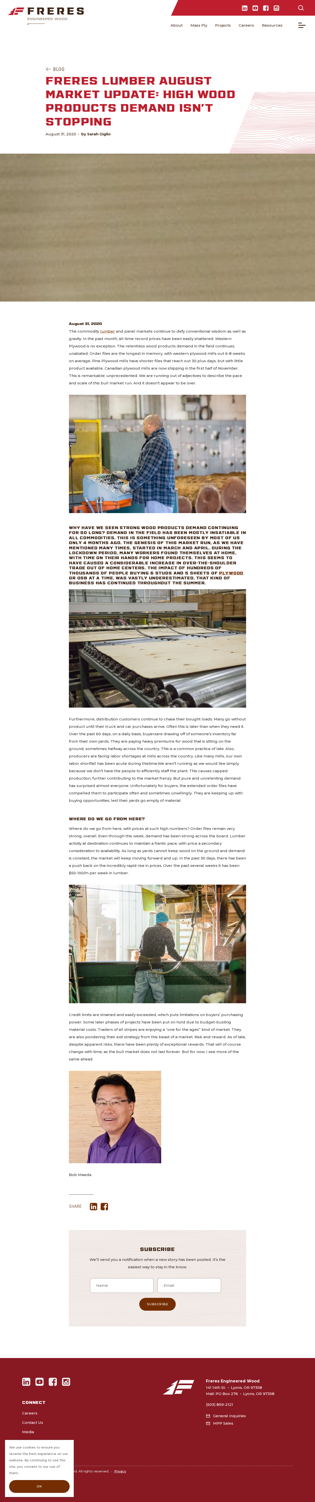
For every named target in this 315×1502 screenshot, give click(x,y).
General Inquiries (229, 1415)
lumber (107, 331)
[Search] (301, 8)
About (177, 25)
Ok (39, 1486)
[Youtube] (255, 8)
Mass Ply (198, 25)
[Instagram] (276, 8)
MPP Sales (223, 1423)
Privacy (120, 1471)
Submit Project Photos (43, 1441)
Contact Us (32, 1422)
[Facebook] (266, 8)
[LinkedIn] (245, 8)
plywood (231, 572)
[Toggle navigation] (302, 25)
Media (28, 1432)
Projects (223, 25)
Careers (246, 25)
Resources (272, 25)
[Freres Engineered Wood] (46, 16)
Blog (58, 69)
